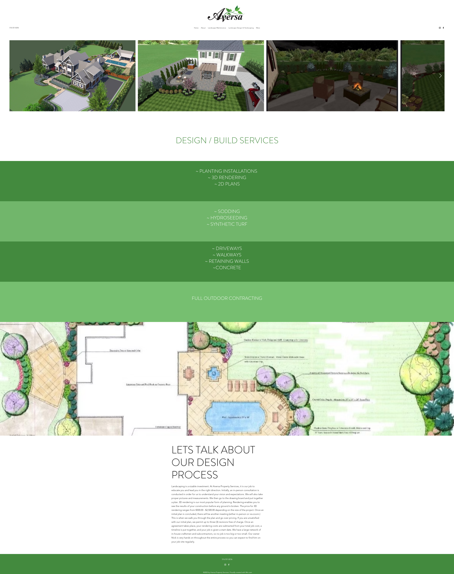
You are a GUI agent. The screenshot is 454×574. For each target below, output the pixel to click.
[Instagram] (440, 28)
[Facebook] (443, 28)
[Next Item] (440, 76)
